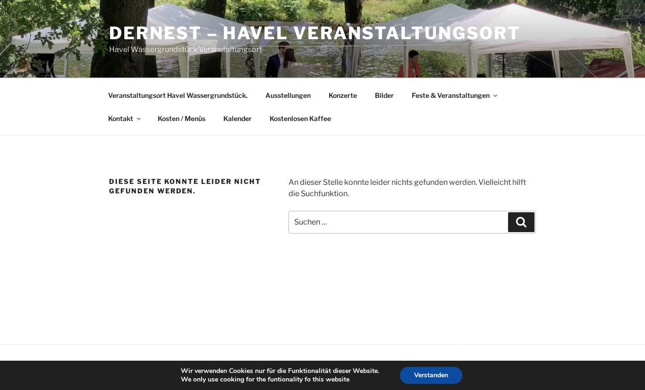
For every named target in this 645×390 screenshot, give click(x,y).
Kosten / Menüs (181, 118)
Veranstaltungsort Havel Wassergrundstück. (177, 95)
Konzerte (343, 95)
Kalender (237, 118)
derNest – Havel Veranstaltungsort (315, 33)
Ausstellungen (288, 95)
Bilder (384, 95)
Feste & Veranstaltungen (451, 95)
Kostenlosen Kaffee (300, 118)
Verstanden (431, 375)
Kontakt (120, 118)
